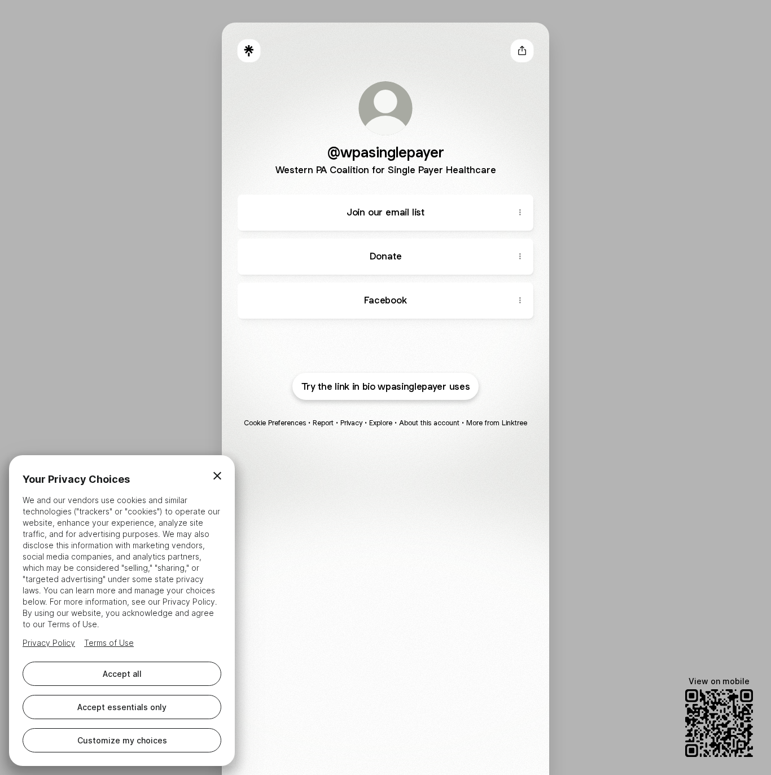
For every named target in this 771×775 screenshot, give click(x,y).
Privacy (351, 423)
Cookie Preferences (275, 423)
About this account (429, 423)
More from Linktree (496, 423)
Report (323, 423)
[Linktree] (249, 50)
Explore (380, 423)
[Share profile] (522, 50)
